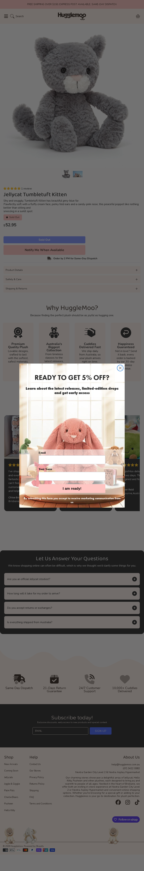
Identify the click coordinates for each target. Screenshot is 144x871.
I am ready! (72, 488)
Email (42, 452)
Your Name (45, 469)
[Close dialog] (120, 368)
